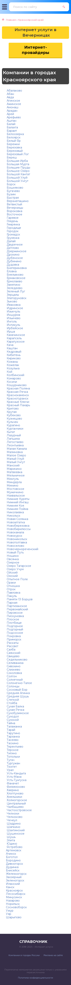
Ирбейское (14, 328)
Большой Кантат (18, 174)
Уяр (8, 914)
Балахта (12, 127)
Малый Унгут (15, 462)
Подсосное (14, 633)
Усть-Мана (13, 776)
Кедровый (13, 351)
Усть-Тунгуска (16, 780)
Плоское (12, 619)
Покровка (13, 636)
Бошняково (14, 187)
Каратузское (15, 341)
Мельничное (15, 475)
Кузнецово (14, 418)
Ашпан (11, 120)
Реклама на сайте (53, 955)
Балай (10, 124)
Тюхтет (11, 766)
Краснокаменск (17, 395)
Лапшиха (13, 438)
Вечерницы (14, 207)
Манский (13, 465)
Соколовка (14, 673)
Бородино (13, 860)
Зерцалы (12, 295)
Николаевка (15, 512)
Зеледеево (14, 288)
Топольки (13, 756)
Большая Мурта (17, 164)
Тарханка (13, 736)
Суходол (12, 716)
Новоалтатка (15, 522)
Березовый (14, 151)
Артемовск (13, 850)
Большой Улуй (16, 177)
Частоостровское (19, 810)
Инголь (11, 321)
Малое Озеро (16, 455)
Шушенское (15, 833)
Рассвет (12, 646)
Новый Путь (15, 552)
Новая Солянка (17, 519)
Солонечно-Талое (19, 683)
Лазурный (13, 435)
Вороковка (14, 211)
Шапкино (13, 827)
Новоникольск (16, 539)
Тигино (11, 753)
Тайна (10, 723)
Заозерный (13, 877)
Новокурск (14, 535)
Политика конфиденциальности (35, 977)
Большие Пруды (18, 167)
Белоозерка (15, 134)
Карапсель (14, 338)
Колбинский (15, 375)
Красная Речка (17, 392)
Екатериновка (16, 268)
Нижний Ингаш (17, 502)
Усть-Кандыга (16, 773)
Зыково (11, 301)
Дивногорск (14, 863)
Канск (10, 887)
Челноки (12, 813)
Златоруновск (16, 298)
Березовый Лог (17, 154)
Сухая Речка (15, 710)
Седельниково (16, 659)
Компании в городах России (24, 955)
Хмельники (14, 797)
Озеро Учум (15, 569)
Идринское (14, 308)
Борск (11, 184)
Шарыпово (13, 917)
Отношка (13, 586)
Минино (12, 485)
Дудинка (12, 867)
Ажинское (13, 104)
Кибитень (13, 355)
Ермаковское (15, 278)
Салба (10, 649)
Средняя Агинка (18, 693)
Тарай (10, 730)
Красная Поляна (18, 388)
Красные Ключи (17, 402)
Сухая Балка (15, 706)
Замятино (13, 284)
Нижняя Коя (15, 505)
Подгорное (14, 626)
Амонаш (12, 107)
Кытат (10, 432)
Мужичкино (14, 492)
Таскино (12, 743)
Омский (12, 576)
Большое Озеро (18, 171)
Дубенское (14, 258)
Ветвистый (14, 204)
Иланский (13, 884)
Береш (11, 157)
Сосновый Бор (16, 689)
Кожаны (12, 361)
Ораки (11, 582)
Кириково (13, 358)
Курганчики (14, 428)
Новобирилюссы (18, 529)
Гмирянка (13, 224)
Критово (12, 408)
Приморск (13, 639)
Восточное (14, 214)
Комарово (13, 378)
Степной (12, 699)
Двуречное (14, 244)
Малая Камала (16, 448)
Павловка (13, 592)
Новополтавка (16, 542)
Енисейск (13, 870)
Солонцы (12, 686)
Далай (11, 241)
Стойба (11, 703)
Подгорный (14, 629)
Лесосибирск (15, 894)
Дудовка (12, 264)
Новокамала (15, 532)
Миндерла (14, 482)
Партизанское (16, 606)
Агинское (13, 100)
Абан (10, 94)
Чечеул (11, 820)
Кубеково (13, 415)
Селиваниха (14, 663)
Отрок (11, 589)
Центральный (16, 803)
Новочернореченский (22, 549)
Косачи (11, 382)
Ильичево (13, 318)
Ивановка (13, 305)
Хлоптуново (14, 793)
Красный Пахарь (18, 405)
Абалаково (14, 90)
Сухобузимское (17, 713)
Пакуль (11, 596)
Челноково (14, 817)
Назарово (13, 900)
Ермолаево (14, 281)
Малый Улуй (15, 459)
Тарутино (13, 733)
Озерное (12, 562)
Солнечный (14, 679)
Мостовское (15, 489)
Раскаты (12, 643)
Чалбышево (15, 807)
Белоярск (13, 137)
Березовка (14, 147)
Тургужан (13, 763)
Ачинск (11, 853)
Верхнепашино (17, 201)
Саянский (13, 653)
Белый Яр (13, 141)
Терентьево (14, 746)
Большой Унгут (17, 181)
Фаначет (12, 783)
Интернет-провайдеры (35, 50)
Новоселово (15, 546)
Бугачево (13, 191)
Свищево (13, 656)
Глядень (12, 221)
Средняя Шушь (17, 696)
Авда (10, 97)
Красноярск (14, 890)
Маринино (14, 469)
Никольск (13, 515)
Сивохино (13, 666)
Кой (9, 371)
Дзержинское (16, 251)
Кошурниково (16, 385)
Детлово (12, 248)
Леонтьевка (15, 445)
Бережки (13, 144)
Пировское (14, 612)
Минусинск (14, 897)
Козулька (13, 368)
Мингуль (12, 479)
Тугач (10, 760)
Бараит (11, 131)
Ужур (9, 910)
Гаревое (12, 218)
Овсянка (12, 559)
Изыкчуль (13, 311)
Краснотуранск (17, 398)
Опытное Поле (17, 579)
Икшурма (13, 315)
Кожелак (12, 365)
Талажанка (14, 726)
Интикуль (13, 325)
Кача (9, 345)
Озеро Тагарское (18, 566)
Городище (13, 228)
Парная (11, 602)
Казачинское (15, 335)
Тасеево (12, 740)
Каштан (12, 348)
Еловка (11, 271)
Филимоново (15, 787)
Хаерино (12, 790)
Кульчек (12, 422)
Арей (10, 114)
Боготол (12, 857)
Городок (12, 231)
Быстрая (12, 197)
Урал (10, 770)
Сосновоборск (16, 907)
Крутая (11, 412)
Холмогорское (16, 800)
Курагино (13, 425)
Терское (12, 750)
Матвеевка (14, 472)
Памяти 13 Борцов (19, 599)
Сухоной (12, 720)
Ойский (12, 572)
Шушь (11, 837)
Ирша (10, 331)
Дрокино (13, 254)
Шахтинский (15, 830)
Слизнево (13, 669)
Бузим (11, 194)
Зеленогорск (15, 880)
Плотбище (14, 623)
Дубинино (13, 261)
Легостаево (14, 442)
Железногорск (16, 874)
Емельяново (14, 274)
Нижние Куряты (17, 499)
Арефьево (13, 117)
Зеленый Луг (15, 291)
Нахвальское (15, 495)
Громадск (13, 234)
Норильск (13, 904)
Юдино (11, 843)
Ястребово (14, 847)
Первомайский (17, 609)
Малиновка (14, 452)
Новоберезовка (17, 525)
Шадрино (13, 823)
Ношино (12, 556)
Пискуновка (15, 616)
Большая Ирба (17, 161)
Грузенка (12, 238)
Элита (10, 840)
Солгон (11, 676)
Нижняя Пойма (17, 509)
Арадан (11, 110)
